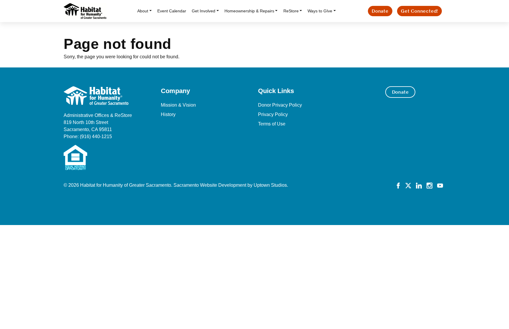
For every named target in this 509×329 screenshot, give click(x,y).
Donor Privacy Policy (280, 105)
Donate (380, 11)
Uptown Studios (270, 185)
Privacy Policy (273, 114)
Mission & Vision (178, 105)
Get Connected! (419, 11)
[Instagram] (429, 185)
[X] (408, 185)
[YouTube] (440, 185)
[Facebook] (398, 185)
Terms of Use (271, 123)
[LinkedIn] (419, 185)
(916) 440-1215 (96, 136)
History (168, 114)
